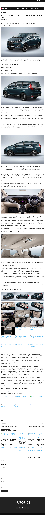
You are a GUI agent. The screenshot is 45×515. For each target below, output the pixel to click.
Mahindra (7, 11)
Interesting (18, 8)
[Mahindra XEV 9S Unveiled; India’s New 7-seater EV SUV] (13, 450)
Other (23, 8)
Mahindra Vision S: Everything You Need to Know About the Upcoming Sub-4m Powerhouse (31, 442)
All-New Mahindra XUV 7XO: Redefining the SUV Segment (4, 455)
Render (27, 8)
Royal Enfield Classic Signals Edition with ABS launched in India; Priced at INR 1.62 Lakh (9, 425)
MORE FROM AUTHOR (14, 430)
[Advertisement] (22, 4)
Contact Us (15, 0)
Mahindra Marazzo (7, 420)
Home (2, 11)
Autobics (3, 19)
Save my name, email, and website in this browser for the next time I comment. (17, 487)
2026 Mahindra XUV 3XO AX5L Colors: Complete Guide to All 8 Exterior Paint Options (13, 442)
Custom (32, 8)
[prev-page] (1, 460)
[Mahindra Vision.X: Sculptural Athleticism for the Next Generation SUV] (31, 450)
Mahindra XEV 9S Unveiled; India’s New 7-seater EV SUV (13, 455)
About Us (11, 0)
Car (10, 8)
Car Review (37, 8)
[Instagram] (37, 1)
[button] (42, 8)
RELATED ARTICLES (5, 430)
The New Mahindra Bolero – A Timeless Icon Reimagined (22, 455)
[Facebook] (35, 1)
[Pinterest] (39, 1)
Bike (13, 8)
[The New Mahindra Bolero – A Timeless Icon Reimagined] (22, 450)
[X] (41, 1)
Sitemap (24, 0)
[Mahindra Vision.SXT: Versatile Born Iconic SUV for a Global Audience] (40, 450)
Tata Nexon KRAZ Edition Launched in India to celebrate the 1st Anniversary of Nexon (35, 425)
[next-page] (3, 460)
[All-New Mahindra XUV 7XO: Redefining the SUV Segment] (4, 450)
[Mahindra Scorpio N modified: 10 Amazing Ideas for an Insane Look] (22, 436)
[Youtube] (43, 1)
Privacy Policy (20, 0)
